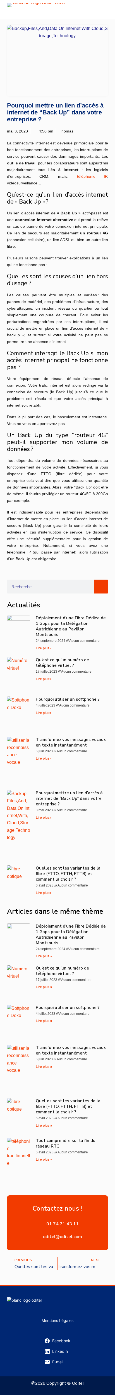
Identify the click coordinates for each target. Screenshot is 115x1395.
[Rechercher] (101, 586)
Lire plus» (43, 648)
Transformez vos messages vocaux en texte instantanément (71, 742)
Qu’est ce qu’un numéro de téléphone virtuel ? (62, 662)
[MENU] (105, 9)
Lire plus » (44, 956)
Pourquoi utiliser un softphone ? (68, 699)
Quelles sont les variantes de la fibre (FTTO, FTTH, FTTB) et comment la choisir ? (68, 873)
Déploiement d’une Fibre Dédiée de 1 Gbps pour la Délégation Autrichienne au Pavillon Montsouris (71, 626)
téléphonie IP (92, 176)
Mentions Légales (57, 1320)
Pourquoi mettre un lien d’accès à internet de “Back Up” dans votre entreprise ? (69, 798)
